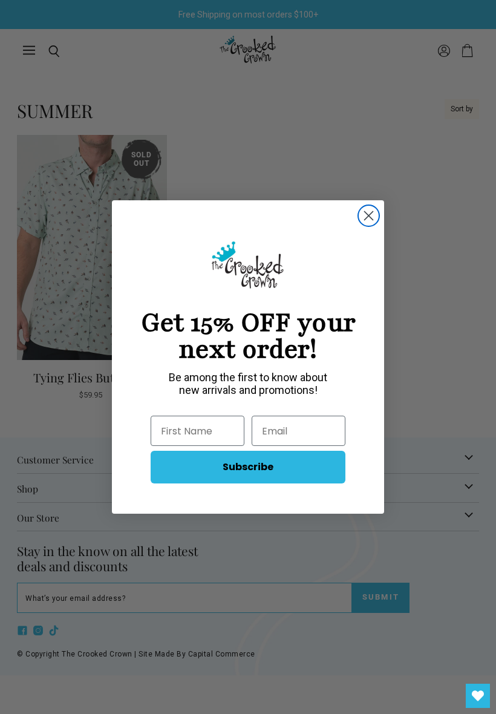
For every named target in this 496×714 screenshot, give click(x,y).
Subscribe (248, 467)
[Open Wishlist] (478, 696)
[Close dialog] (368, 215)
